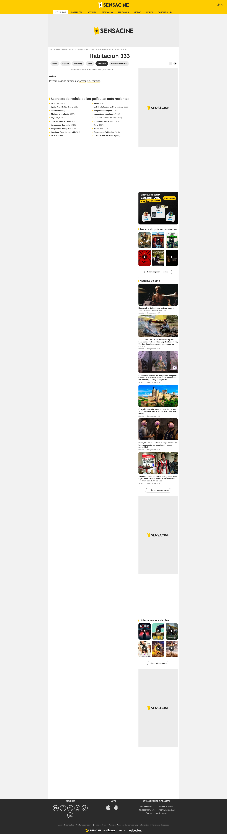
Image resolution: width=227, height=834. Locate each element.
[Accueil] (113, 5)
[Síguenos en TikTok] (85, 808)
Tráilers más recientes (158, 663)
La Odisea (58, 103)
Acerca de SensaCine (66, 825)
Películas (60, 12)
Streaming (107, 12)
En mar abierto (59, 136)
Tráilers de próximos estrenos (158, 272)
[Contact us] (70, 815)
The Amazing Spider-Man (107, 132)
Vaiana (99, 103)
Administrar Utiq (132, 825)
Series (149, 12)
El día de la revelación (62, 114)
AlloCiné (143, 806)
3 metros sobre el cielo (63, 121)
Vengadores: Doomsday (63, 125)
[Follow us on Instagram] (77, 808)
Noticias (92, 12)
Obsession (58, 111)
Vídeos (137, 12)
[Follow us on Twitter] (70, 808)
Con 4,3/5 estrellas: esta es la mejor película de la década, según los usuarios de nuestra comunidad (157, 445)
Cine (58, 49)
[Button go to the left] (170, 63)
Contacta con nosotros (84, 825)
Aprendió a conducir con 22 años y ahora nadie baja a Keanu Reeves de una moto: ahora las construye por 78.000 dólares (157, 479)
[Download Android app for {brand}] (117, 807)
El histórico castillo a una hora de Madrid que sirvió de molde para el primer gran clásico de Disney (157, 411)
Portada (52, 49)
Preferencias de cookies (160, 825)
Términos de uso (101, 825)
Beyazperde (143, 810)
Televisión (123, 12)
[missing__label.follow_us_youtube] (56, 808)
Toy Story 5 (58, 118)
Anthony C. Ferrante (89, 81)
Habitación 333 (94, 49)
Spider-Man (101, 129)
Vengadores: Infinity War (63, 129)
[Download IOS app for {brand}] (109, 807)
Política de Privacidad (116, 825)
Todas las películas (68, 49)
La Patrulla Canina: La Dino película (111, 107)
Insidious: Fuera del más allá (65, 132)
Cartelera (76, 12)
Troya (99, 125)
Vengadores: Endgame (105, 111)
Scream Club (165, 12)
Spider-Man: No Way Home (64, 107)
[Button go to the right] (175, 63)
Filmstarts (163, 806)
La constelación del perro (107, 114)
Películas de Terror (82, 49)
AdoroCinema (164, 810)
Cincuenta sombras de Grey (108, 118)
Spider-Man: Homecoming (107, 121)
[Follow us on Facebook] (63, 808)
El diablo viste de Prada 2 (107, 136)
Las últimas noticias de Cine (158, 490)
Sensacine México (154, 813)
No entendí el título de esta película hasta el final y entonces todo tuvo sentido (156, 309)
